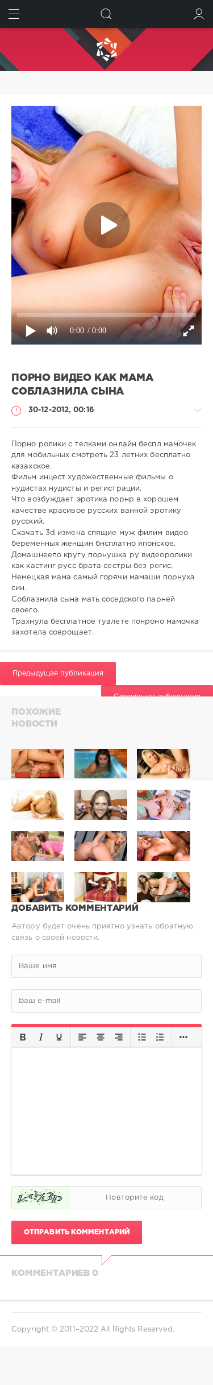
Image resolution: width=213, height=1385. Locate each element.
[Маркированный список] (142, 1037)
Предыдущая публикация (57, 673)
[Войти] (199, 14)
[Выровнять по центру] (100, 1037)
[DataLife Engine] (106, 49)
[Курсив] (41, 1037)
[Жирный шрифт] (23, 1037)
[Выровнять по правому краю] (119, 1037)
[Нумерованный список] (160, 1037)
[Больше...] (183, 1037)
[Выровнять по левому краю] (82, 1037)
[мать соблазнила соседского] (100, 764)
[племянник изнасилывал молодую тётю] (163, 764)
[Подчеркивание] (59, 1037)
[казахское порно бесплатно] (37, 764)
